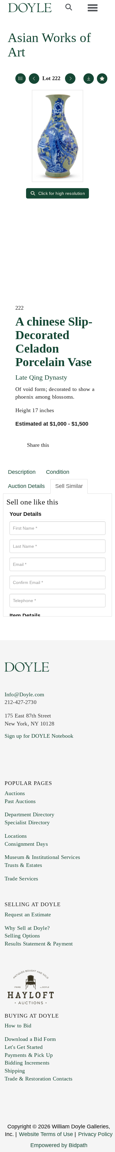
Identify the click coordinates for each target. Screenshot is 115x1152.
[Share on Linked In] (85, 445)
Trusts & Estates (23, 865)
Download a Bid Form (30, 1039)
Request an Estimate (28, 914)
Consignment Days (26, 844)
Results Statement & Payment (39, 944)
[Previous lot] (34, 78)
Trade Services (21, 879)
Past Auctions (20, 801)
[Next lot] (70, 78)
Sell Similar (69, 486)
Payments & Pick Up (29, 1055)
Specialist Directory (27, 822)
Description (22, 472)
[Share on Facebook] (59, 445)
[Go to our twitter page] (23, 773)
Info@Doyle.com (24, 694)
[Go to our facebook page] (10, 773)
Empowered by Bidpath (58, 1145)
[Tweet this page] (73, 445)
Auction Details (26, 486)
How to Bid (18, 1025)
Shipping (15, 1071)
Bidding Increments (27, 1063)
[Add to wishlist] (102, 78)
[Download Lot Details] (88, 78)
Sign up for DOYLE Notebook (39, 736)
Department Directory (29, 814)
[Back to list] (20, 78)
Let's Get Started (24, 1047)
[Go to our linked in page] (36, 773)
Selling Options (22, 936)
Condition (57, 472)
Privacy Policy (95, 1134)
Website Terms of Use (46, 1134)
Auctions (15, 793)
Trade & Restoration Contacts (38, 1079)
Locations (16, 836)
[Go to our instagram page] (99, 445)
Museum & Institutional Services (42, 857)
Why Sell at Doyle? (27, 928)
